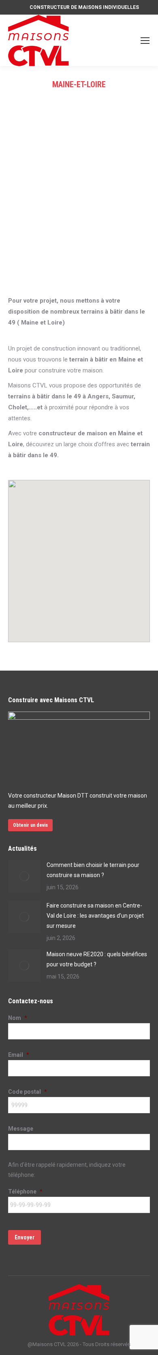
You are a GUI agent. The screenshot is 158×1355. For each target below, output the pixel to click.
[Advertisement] (79, 212)
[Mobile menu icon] (145, 40)
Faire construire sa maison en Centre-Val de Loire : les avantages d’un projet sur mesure (95, 915)
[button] (104, 511)
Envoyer (24, 1237)
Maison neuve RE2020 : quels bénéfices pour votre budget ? (97, 959)
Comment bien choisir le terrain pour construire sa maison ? (93, 870)
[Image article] (24, 876)
